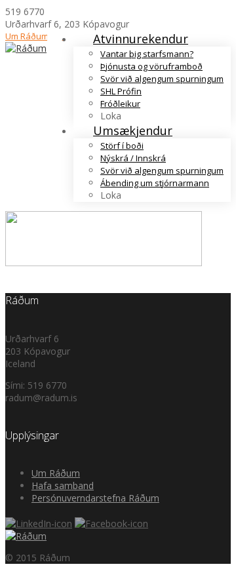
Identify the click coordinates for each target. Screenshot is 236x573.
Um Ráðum (27, 36)
